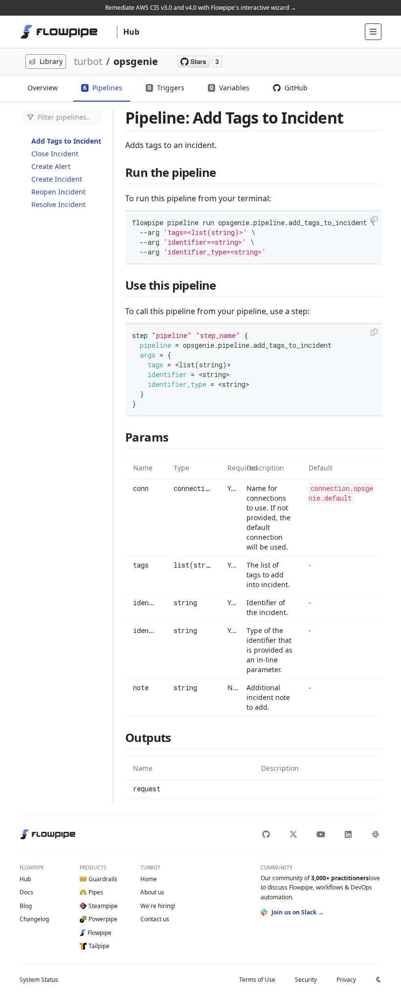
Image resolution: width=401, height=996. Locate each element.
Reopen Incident (58, 191)
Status (39, 979)
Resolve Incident (58, 204)
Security (306, 979)
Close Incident (54, 153)
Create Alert (50, 166)
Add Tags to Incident (66, 141)
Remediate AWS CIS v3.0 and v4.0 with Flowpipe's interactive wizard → (200, 7)
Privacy (346, 979)
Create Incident (56, 179)
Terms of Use (257, 979)
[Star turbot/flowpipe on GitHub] (200, 61)
